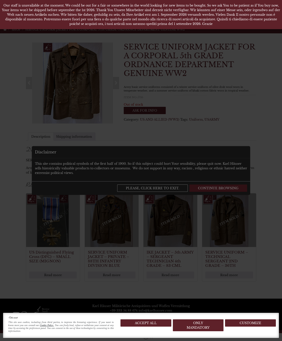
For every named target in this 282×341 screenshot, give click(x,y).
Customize (250, 323)
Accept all (146, 323)
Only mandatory (198, 325)
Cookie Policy (47, 325)
